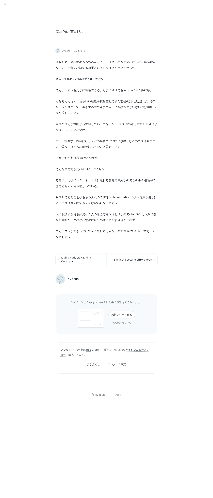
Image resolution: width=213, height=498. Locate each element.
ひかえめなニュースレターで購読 (106, 364)
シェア (118, 394)
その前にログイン (122, 323)
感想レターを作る (121, 314)
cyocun (73, 279)
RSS (88, 349)
